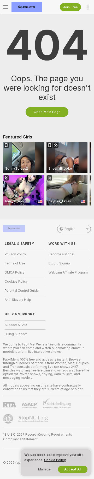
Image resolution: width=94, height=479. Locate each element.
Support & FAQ (16, 325)
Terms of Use (15, 263)
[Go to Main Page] (29, 7)
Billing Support (16, 334)
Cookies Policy (16, 281)
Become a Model (61, 254)
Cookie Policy (55, 460)
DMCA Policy (15, 272)
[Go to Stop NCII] (33, 419)
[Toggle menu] (5, 7)
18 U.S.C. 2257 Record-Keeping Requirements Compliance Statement (37, 437)
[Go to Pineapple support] (8, 419)
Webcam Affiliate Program (68, 272)
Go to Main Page (47, 112)
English (69, 229)
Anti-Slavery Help (18, 300)
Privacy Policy (15, 254)
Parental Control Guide (22, 290)
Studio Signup (59, 263)
